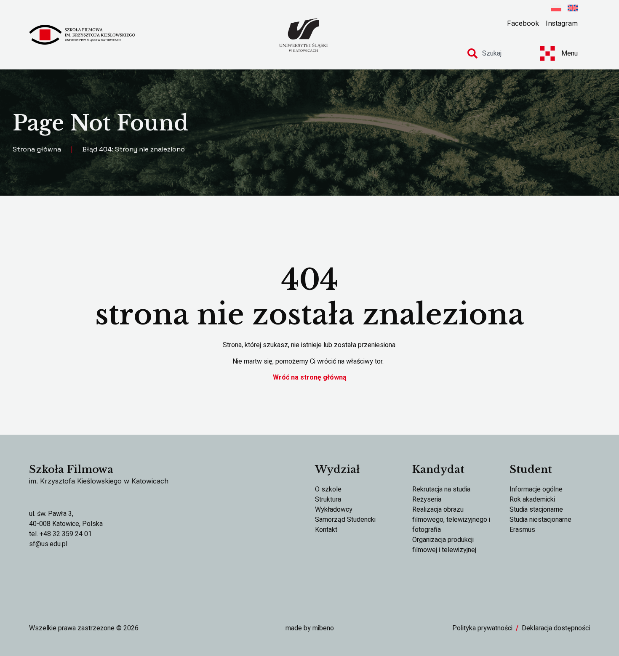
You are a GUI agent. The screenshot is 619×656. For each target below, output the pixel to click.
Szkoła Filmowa (71, 469)
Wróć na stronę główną (310, 377)
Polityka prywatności (482, 628)
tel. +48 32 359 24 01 (60, 534)
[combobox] (496, 53)
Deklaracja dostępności (556, 628)
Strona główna (37, 149)
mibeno (323, 628)
